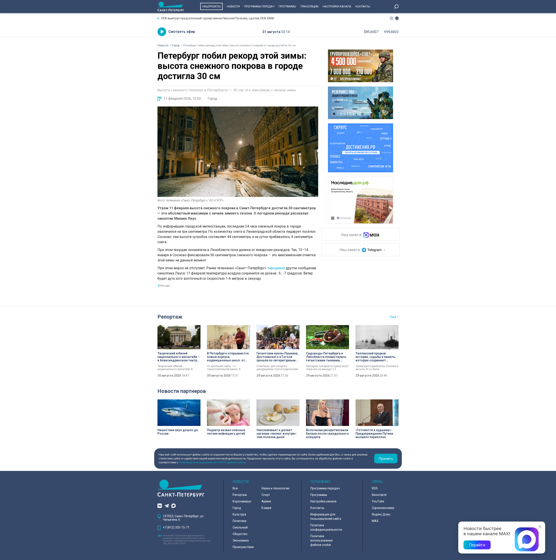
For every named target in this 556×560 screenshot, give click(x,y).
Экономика (241, 540)
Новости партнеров (181, 391)
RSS (375, 488)
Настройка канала (323, 501)
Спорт (265, 495)
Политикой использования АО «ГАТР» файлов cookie (212, 462)
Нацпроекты (211, 6)
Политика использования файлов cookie (321, 540)
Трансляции (309, 6)
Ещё (393, 317)
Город (212, 98)
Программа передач (259, 6)
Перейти (477, 545)
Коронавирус (242, 501)
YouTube (378, 501)
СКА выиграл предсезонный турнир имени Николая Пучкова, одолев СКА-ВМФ (217, 18)
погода (163, 285)
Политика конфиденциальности (326, 527)
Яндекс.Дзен (381, 514)
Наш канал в (351, 235)
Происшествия (243, 547)
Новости (233, 6)
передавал (276, 268)
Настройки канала (337, 6)
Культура (239, 514)
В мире (266, 508)
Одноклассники (383, 508)
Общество (240, 534)
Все (235, 488)
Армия (266, 501)
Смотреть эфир (181, 32)
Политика (239, 521)
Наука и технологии (275, 488)
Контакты (363, 6)
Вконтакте (379, 495)
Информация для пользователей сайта (325, 516)
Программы (287, 6)
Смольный (240, 527)
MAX (375, 521)
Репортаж (169, 317)
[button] (397, 18)
